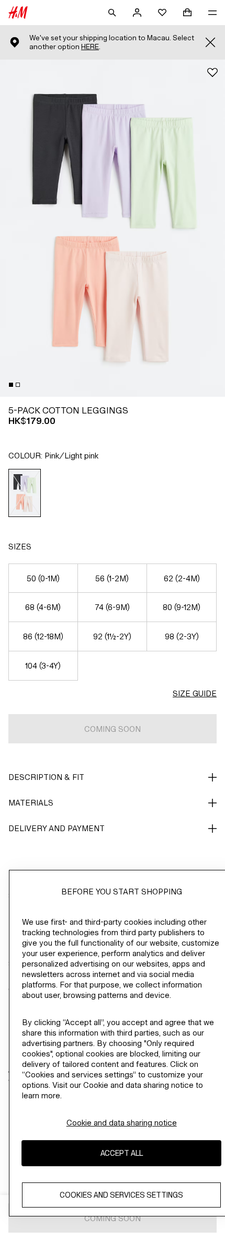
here (90, 47)
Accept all (121, 1152)
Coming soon (112, 729)
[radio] (25, 492)
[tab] (11, 384)
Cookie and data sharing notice (121, 1122)
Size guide (195, 693)
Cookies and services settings (121, 1194)
